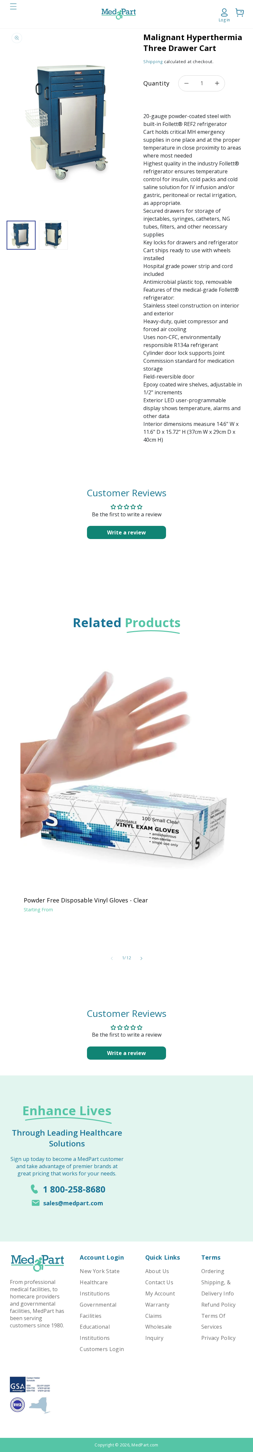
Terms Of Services (213, 1321)
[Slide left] (111, 958)
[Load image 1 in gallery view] (21, 235)
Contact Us (159, 1282)
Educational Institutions (95, 1332)
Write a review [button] (126, 532)
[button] (13, 14)
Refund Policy (218, 1304)
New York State (99, 1271)
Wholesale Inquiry (158, 1332)
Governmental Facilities (98, 1310)
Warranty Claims (157, 1310)
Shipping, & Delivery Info (217, 1288)
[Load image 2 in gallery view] (53, 235)
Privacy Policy (218, 1337)
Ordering (213, 1271)
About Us (157, 1271)
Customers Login (102, 1349)
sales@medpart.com (73, 1203)
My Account (160, 1293)
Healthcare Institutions (95, 1288)
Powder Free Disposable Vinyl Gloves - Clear (86, 900)
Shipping (153, 61)
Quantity (156, 83)
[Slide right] (141, 958)
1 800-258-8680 (74, 1189)
